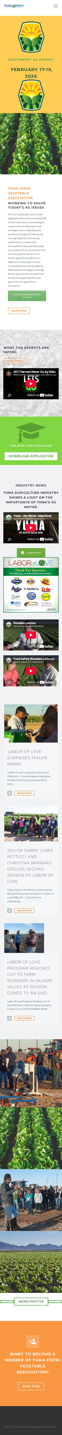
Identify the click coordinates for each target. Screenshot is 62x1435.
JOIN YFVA (31, 1386)
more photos (31, 1301)
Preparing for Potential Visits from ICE (27, 296)
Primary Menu (56, 6)
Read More (24, 793)
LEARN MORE (19, 310)
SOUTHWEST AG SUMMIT (31, 60)
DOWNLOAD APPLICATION (31, 456)
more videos (14, 361)
